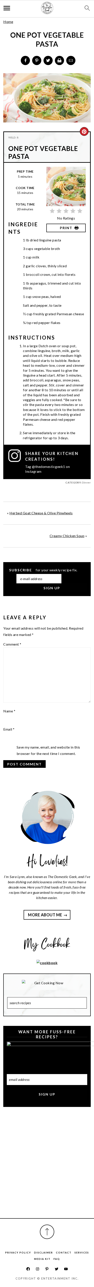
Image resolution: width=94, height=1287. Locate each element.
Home (8, 21)
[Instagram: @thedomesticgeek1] (16, 461)
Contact (63, 1252)
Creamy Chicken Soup (67, 536)
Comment (12, 644)
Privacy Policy (18, 1252)
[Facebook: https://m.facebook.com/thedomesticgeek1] (28, 1269)
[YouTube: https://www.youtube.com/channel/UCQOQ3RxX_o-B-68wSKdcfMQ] (66, 1269)
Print (66, 228)
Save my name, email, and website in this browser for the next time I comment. (48, 750)
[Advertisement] (47, 1167)
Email (9, 729)
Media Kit (42, 1258)
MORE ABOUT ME (45, 914)
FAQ (57, 1258)
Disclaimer (43, 1252)
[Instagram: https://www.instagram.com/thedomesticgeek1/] (37, 1269)
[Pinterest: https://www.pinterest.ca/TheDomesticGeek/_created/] (47, 1269)
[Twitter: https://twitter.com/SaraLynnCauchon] (56, 1269)
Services (82, 1252)
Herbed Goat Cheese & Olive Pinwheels (41, 513)
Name (9, 711)
